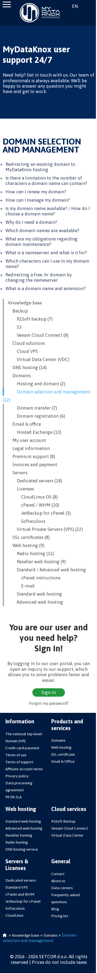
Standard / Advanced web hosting (47, 569)
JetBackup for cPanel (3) (39, 513)
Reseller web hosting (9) (37, 561)
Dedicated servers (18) (35, 480)
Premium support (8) (31, 456)
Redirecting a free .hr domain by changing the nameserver (38, 277)
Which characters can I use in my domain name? (47, 263)
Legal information (29, 448)
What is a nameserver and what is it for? (46, 252)
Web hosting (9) (26, 545)
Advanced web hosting (35, 602)
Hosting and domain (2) (36, 383)
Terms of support (19, 762)
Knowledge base (25, 302)
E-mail (21, 586)
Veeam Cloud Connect (69, 828)
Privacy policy (17, 776)
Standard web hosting (35, 594)
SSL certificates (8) (29, 537)
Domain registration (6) (36, 416)
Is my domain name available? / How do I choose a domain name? (47, 211)
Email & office (24, 424)
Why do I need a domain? (31, 222)
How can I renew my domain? (35, 191)
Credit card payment (22, 748)
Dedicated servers (20, 880)
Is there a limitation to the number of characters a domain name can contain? (46, 180)
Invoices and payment (32, 464)
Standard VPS (16, 887)
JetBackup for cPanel (23, 901)
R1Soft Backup (63, 821)
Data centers (62, 888)
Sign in (89, 6)
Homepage (4, 935)
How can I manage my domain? (37, 200)
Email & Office (63, 761)
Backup (18, 311)
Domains (19, 375)
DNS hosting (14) (27, 367)
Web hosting (61, 747)
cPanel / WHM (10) (33, 505)
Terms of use (15, 755)
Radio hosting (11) (31, 553)
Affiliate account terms (24, 769)
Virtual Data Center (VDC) (38, 359)
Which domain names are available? (42, 230)
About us (58, 881)
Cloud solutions (26, 343)
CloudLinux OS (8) (33, 497)
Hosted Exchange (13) (34, 432)
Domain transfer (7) (32, 408)
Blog (55, 909)
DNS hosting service (21, 849)
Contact (57, 874)
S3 (15, 327)
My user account (27, 440)
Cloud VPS (23, 351)
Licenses (21, 488)
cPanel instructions (34, 577)
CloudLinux (14, 915)
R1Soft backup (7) (30, 319)
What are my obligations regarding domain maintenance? (41, 241)
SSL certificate (63, 754)
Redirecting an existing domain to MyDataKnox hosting (40, 166)
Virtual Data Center (67, 835)
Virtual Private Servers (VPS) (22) (45, 529)
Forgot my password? (48, 703)
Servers (17, 472)
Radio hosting (16, 842)
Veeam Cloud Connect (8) (38, 335)
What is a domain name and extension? (45, 288)
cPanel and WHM (19, 894)
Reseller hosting (18, 835)
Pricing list (59, 916)
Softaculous (26, 521)
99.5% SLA (13, 797)
